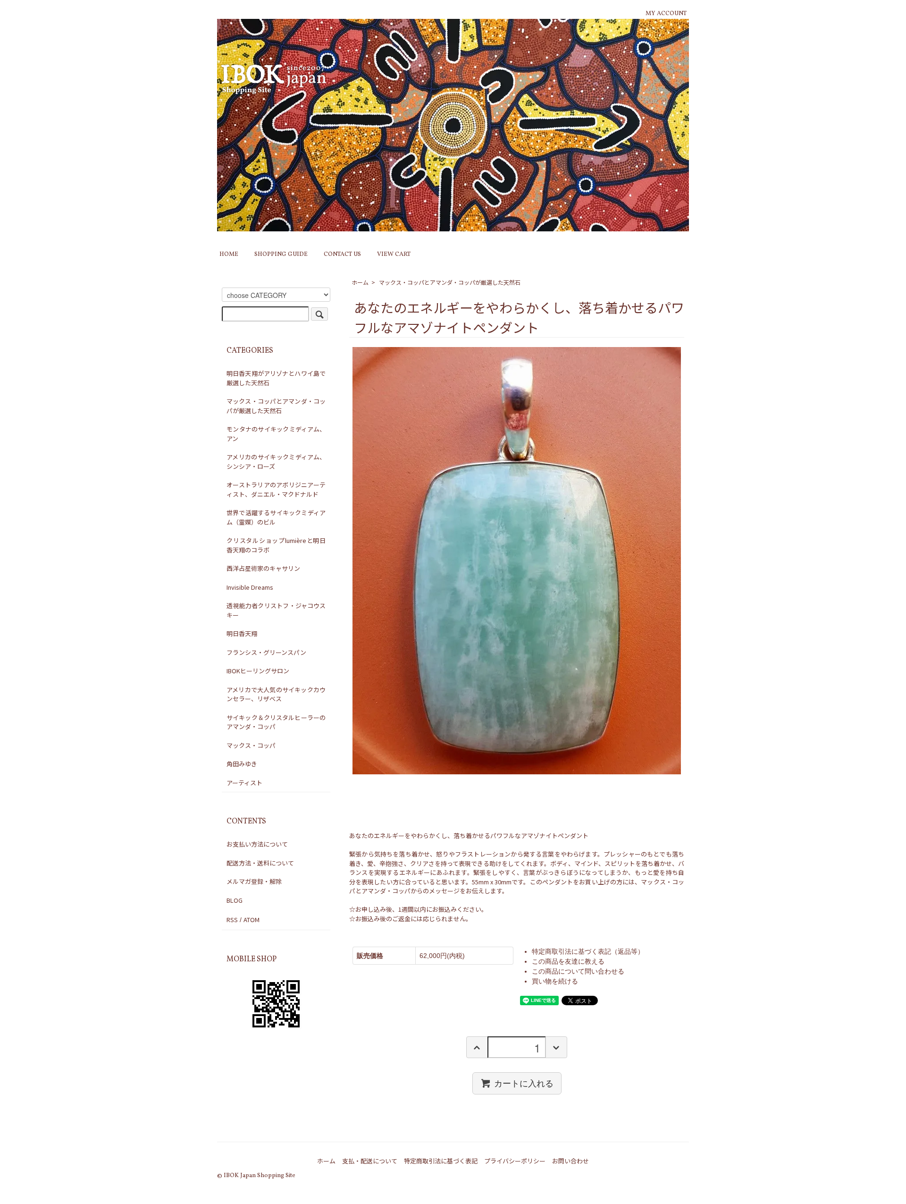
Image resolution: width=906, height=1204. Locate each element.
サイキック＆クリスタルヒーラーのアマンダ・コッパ (276, 722)
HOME (228, 254)
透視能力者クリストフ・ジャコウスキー (276, 610)
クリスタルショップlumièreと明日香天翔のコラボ (276, 545)
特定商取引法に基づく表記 (441, 1160)
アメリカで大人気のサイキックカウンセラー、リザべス (276, 694)
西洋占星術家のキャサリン (263, 568)
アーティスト (244, 782)
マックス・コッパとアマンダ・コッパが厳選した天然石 (449, 282)
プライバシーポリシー (514, 1160)
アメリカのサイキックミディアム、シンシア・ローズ (276, 461)
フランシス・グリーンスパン (266, 652)
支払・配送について (369, 1160)
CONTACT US (342, 254)
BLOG (234, 900)
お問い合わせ (570, 1160)
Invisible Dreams (249, 587)
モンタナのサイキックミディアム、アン (276, 433)
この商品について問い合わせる (578, 971)
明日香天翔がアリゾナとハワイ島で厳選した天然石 (276, 378)
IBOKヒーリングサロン (257, 670)
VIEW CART (394, 254)
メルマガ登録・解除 (254, 881)
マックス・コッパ (251, 745)
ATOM (251, 919)
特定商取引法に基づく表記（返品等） (588, 951)
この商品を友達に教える (568, 961)
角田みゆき (241, 763)
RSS (232, 919)
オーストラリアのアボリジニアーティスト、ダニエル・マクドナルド (276, 489)
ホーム (360, 282)
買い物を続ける (555, 981)
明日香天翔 (241, 633)
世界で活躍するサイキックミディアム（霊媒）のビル (276, 517)
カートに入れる (524, 1083)
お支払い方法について (257, 843)
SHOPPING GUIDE (281, 254)
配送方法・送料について (260, 862)
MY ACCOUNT (666, 13)
